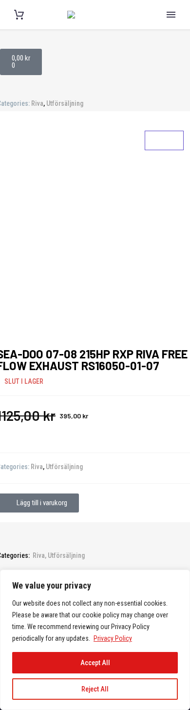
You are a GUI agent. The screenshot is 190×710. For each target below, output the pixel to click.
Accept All (95, 663)
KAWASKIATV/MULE (171, 79)
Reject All (95, 689)
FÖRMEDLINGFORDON (171, 202)
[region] (95, 640)
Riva (37, 103)
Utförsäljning (64, 103)
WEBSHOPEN (171, 262)
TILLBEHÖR (171, 243)
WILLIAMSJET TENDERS (171, 131)
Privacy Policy (113, 638)
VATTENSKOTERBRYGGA (171, 105)
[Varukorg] (19, 15)
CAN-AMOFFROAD (171, 53)
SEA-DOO (171, 31)
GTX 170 (171, 281)
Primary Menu (171, 14)
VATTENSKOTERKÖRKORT (171, 157)
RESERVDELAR (171, 224)
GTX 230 (171, 300)
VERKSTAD (171, 179)
